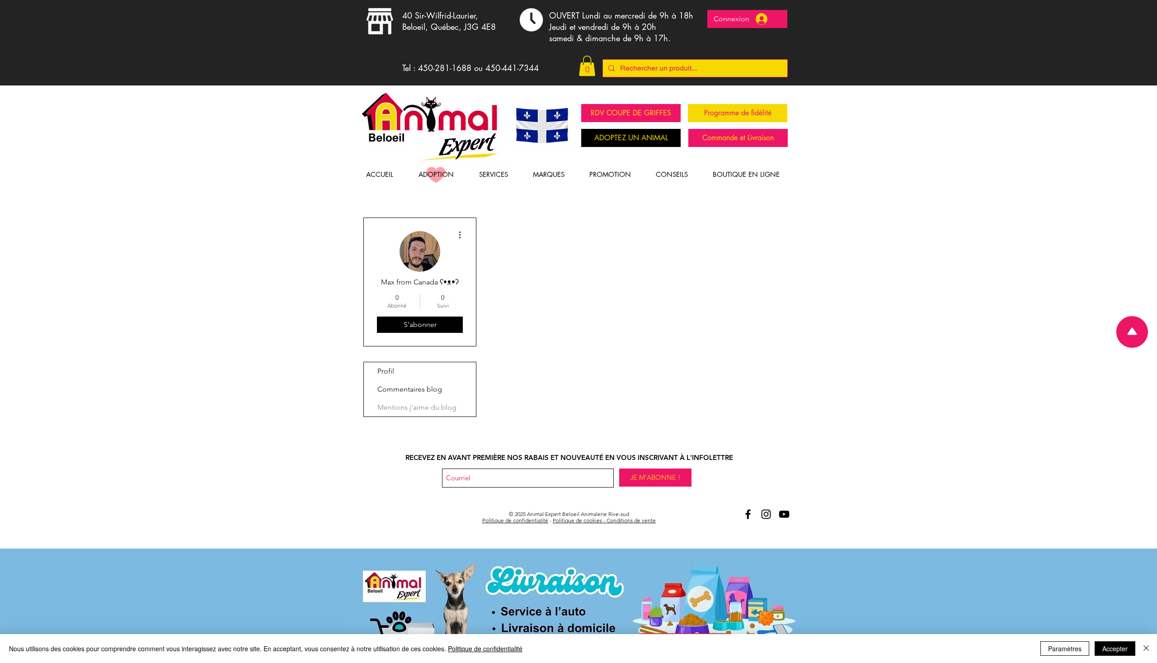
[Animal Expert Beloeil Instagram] (766, 514)
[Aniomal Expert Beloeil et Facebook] (748, 514)
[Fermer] (1146, 648)
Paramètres (1065, 648)
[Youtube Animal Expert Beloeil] (784, 514)
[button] (587, 66)
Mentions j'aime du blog (416, 407)
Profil (385, 371)
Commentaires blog (409, 389)
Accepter (1115, 648)
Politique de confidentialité (515, 520)
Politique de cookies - (580, 520)
